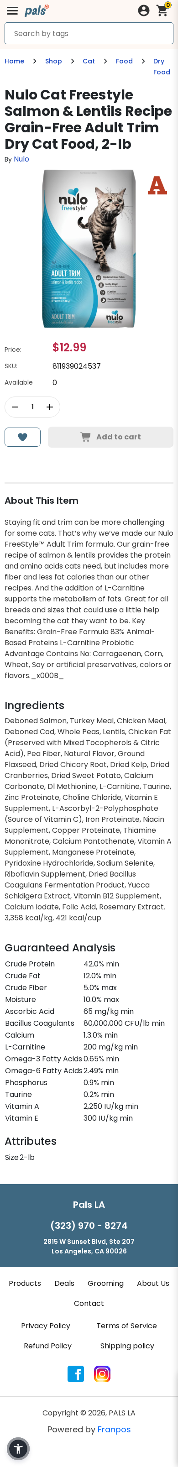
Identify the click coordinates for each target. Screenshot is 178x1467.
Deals (64, 1283)
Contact (89, 1303)
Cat (89, 61)
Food (124, 61)
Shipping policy (127, 1346)
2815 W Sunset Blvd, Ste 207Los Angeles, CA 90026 (89, 1246)
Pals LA (89, 1204)
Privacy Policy (45, 1326)
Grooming (106, 1283)
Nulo (21, 159)
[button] (18, 1449)
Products (25, 1283)
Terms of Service (126, 1326)
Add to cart (118, 437)
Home (14, 61)
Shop (53, 61)
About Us (153, 1283)
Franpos (114, 1429)
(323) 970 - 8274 (89, 1225)
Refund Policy (48, 1346)
